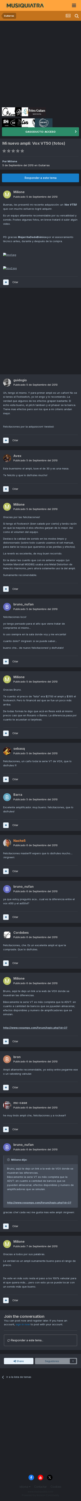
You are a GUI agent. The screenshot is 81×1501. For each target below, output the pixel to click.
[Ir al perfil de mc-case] (7, 1105)
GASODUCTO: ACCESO (40, 131)
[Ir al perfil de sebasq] (7, 751)
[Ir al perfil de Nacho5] (7, 843)
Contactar (40, 1486)
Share (20, 1361)
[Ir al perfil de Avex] (7, 458)
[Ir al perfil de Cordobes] (7, 935)
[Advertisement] (40, 63)
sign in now (23, 1324)
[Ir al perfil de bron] (7, 1059)
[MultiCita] (6, 282)
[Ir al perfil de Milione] (7, 194)
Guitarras (44, 165)
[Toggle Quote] (9, 1159)
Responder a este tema (41, 177)
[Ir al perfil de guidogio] (7, 382)
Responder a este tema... (26, 1340)
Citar (15, 282)
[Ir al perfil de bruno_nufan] (7, 607)
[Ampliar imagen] (9, 254)
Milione (12, 161)
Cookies (56, 1486)
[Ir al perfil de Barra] (7, 797)
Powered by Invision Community (40, 1495)
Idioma (24, 1486)
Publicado (35, 196)
